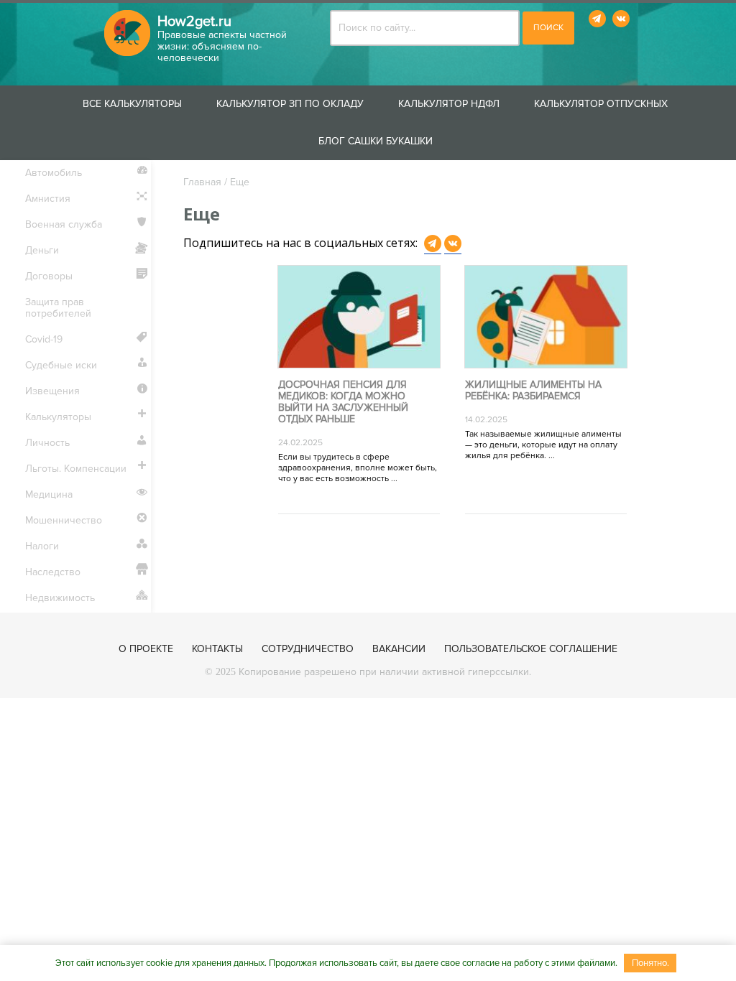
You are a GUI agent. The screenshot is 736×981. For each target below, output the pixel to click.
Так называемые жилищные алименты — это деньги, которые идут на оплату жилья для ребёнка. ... (543, 445)
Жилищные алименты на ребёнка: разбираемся (533, 390)
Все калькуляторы (132, 104)
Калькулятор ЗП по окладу (290, 104)
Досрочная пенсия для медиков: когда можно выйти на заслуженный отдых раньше (343, 402)
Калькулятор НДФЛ (449, 104)
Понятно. (650, 963)
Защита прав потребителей (58, 308)
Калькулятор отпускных (601, 104)
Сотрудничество (308, 649)
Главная (202, 182)
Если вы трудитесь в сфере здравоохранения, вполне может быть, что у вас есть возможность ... (357, 468)
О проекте (146, 649)
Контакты (217, 649)
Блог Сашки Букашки (375, 141)
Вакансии (399, 649)
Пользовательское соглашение (530, 649)
